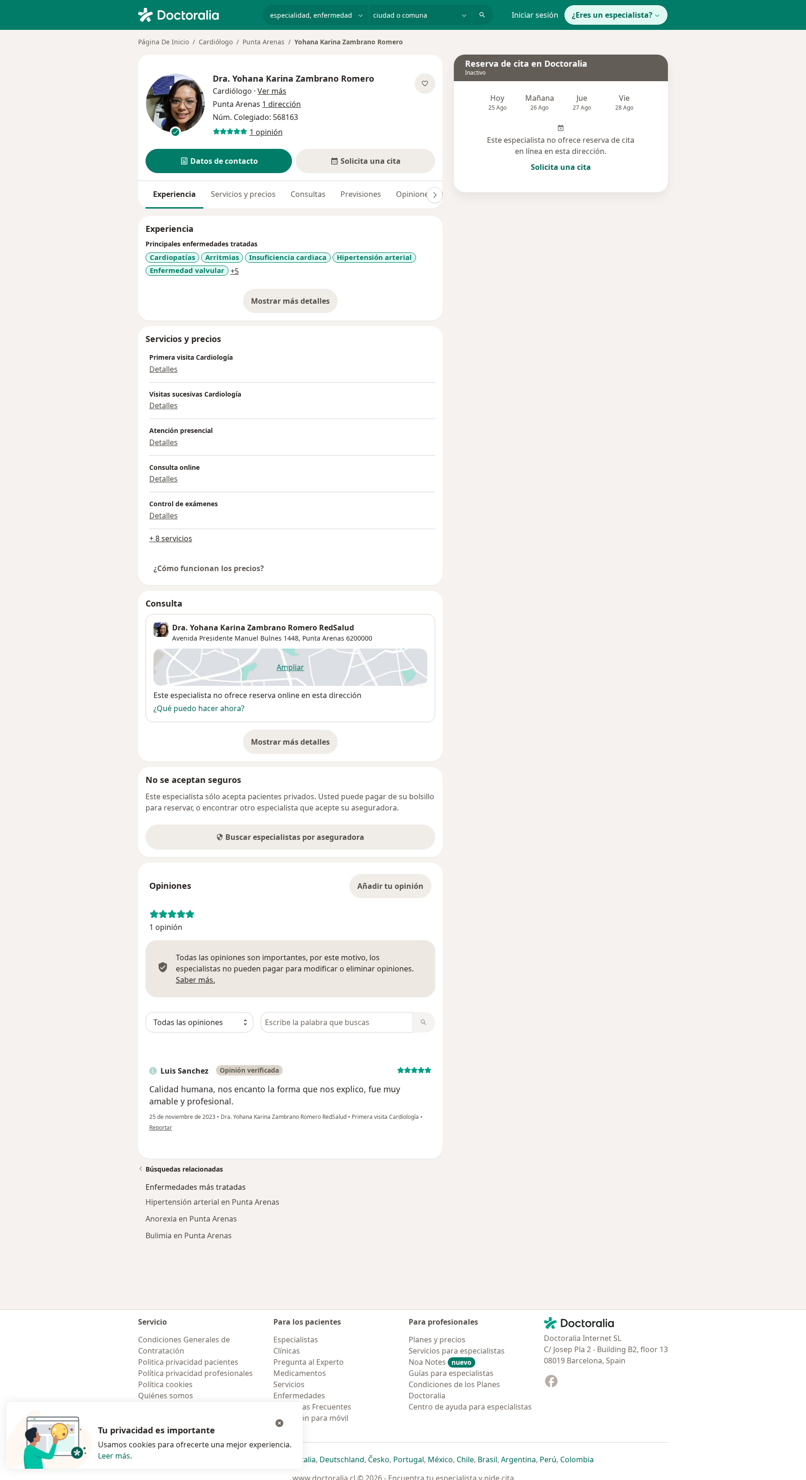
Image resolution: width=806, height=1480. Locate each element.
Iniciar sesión (535, 15)
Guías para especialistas (451, 1373)
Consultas (308, 194)
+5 (234, 271)
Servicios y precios (243, 194)
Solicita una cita (561, 167)
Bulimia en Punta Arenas (189, 1235)
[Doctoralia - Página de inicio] (196, 14)
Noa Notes (440, 1362)
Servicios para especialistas (457, 1351)
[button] (219, 161)
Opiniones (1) (419, 194)
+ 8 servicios (170, 538)
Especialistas (295, 1339)
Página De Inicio (163, 41)
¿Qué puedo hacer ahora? (198, 708)
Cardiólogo (216, 41)
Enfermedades (299, 1395)
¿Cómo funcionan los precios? (208, 568)
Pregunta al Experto (308, 1362)
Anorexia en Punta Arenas (191, 1219)
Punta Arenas (264, 41)
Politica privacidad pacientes (188, 1362)
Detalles (163, 369)
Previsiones (360, 194)
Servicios (289, 1384)
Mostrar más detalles (294, 304)
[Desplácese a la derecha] (435, 195)
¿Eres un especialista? (612, 15)
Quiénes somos (165, 1395)
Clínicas (286, 1351)
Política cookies (165, 1384)
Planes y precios (437, 1339)
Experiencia (174, 194)
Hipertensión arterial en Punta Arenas (212, 1202)
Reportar (160, 1127)
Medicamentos (299, 1373)
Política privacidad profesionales (195, 1373)
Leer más (114, 1456)
